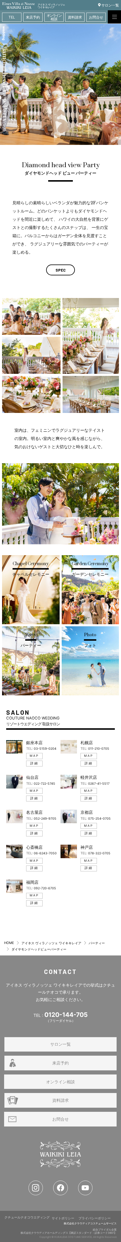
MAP (34, 756)
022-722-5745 (44, 784)
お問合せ (60, 1119)
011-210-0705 (98, 749)
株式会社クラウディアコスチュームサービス (90, 1223)
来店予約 (60, 1062)
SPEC (61, 269)
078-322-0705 (99, 853)
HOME (9, 943)
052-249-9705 (45, 819)
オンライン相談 (60, 1081)
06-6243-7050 (45, 853)
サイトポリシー (63, 1218)
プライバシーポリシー (94, 1218)
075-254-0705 (99, 819)
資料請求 (60, 1100)
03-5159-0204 (45, 749)
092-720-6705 (45, 888)
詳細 (34, 763)
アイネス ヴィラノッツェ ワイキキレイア (51, 943)
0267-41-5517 (99, 784)
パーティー (97, 943)
